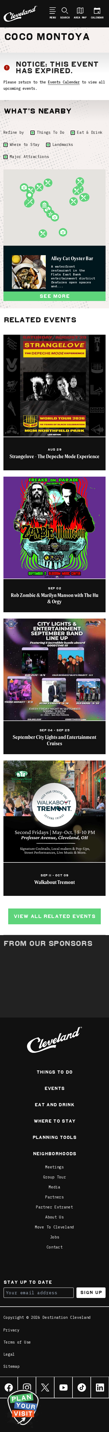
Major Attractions (29, 156)
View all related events (54, 916)
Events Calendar (64, 82)
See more (54, 296)
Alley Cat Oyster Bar (72, 258)
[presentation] (29, 272)
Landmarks (62, 144)
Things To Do (50, 132)
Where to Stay (25, 144)
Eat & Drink (89, 132)
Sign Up (91, 1292)
